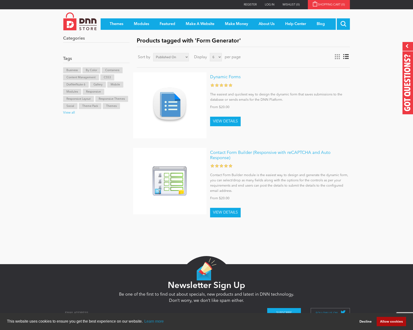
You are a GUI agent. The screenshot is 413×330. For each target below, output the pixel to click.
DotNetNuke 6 (75, 84)
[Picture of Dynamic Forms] (170, 105)
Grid (337, 57)
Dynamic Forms (225, 77)
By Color (91, 70)
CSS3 (107, 77)
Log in (269, 4)
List (346, 57)
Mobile (115, 84)
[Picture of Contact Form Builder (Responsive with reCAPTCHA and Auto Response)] (170, 181)
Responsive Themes (112, 99)
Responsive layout (78, 99)
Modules (72, 91)
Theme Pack (90, 106)
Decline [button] (365, 321)
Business (72, 70)
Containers (112, 70)
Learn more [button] (154, 321)
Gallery (98, 84)
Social (70, 106)
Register (250, 4)
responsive (93, 91)
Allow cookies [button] (391, 321)
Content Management (81, 77)
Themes (111, 106)
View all (69, 112)
